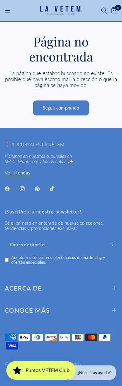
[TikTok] (57, 188)
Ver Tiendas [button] (17, 172)
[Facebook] (11, 189)
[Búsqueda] (104, 10)
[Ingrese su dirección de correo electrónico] (111, 244)
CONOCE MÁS (27, 310)
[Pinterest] (41, 189)
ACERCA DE (23, 288)
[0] (113, 10)
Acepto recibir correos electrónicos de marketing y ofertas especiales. (58, 259)
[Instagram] (26, 189)
